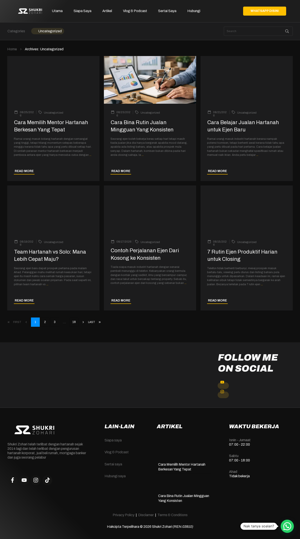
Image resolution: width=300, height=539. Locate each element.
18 (74, 322)
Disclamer (146, 515)
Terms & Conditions (172, 515)
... (90, 154)
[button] (287, 526)
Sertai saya (113, 464)
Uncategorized (50, 31)
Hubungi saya (115, 476)
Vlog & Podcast (117, 452)
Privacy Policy (123, 515)
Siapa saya (113, 440)
